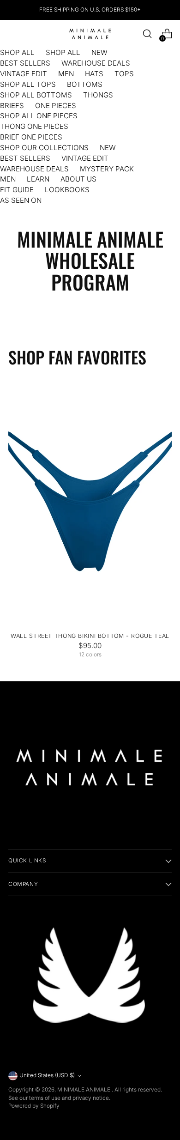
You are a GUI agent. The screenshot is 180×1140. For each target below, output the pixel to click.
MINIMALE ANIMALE (84, 1089)
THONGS (98, 95)
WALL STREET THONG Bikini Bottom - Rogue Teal (90, 635)
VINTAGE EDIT (23, 73)
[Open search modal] (147, 33)
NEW (99, 52)
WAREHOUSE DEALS (95, 63)
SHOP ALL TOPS (28, 84)
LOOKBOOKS (67, 189)
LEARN (38, 179)
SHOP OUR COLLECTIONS (44, 147)
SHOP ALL (17, 52)
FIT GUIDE (17, 189)
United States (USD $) (47, 1075)
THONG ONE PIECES (34, 126)
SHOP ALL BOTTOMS (36, 95)
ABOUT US (78, 179)
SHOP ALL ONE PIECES (39, 115)
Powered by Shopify (34, 1106)
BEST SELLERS (25, 63)
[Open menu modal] (13, 33)
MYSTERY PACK (107, 168)
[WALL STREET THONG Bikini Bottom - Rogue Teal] (90, 502)
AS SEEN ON (21, 200)
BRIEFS (12, 105)
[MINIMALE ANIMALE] (90, 34)
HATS (94, 73)
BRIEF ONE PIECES (31, 137)
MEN (66, 73)
